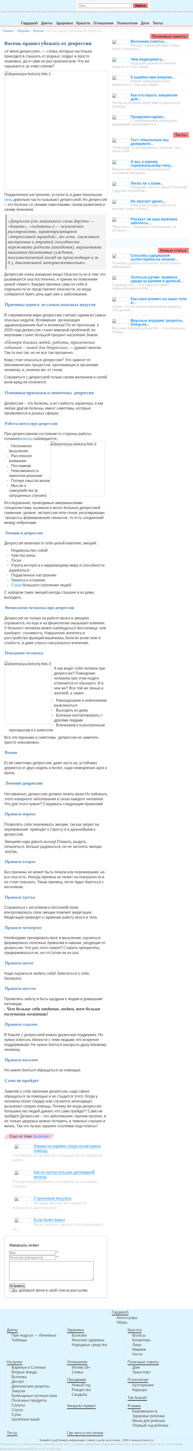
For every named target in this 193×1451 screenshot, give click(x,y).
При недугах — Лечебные (34, 1335)
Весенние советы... (149, 41)
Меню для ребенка (148, 1421)
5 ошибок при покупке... (153, 77)
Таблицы (19, 1340)
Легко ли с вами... (147, 183)
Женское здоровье (88, 1340)
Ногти (137, 1354)
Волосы (139, 1335)
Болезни (38, 31)
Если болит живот (49, 1220)
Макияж (139, 1349)
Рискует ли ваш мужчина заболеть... (154, 221)
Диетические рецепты (31, 1386)
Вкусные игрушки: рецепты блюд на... (157, 322)
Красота (83, 23)
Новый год (81, 1385)
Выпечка (19, 1377)
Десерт (18, 1382)
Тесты (158, 23)
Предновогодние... (148, 117)
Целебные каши (26, 1419)
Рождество (81, 1390)
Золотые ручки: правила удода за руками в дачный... (157, 279)
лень (8, 200)
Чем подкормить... (148, 59)
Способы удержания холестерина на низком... (154, 257)
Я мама (134, 1406)
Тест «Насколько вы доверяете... (150, 142)
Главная (8, 31)
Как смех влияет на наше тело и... (159, 301)
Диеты (46, 23)
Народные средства (89, 1345)
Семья (77, 1372)
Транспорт (141, 1372)
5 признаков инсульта (52, 1198)
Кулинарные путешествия (34, 1396)
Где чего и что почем (85, 1433)
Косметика (141, 1340)
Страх (17, 585)
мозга (28, 439)
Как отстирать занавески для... (154, 97)
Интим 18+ (81, 1367)
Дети (145, 23)
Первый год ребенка (150, 1425)
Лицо (136, 1345)
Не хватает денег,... (148, 201)
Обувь (122, 1322)
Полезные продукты (29, 1400)
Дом (136, 1367)
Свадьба (79, 1395)
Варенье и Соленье (29, 1367)
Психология (127, 23)
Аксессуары (127, 1318)
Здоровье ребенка (148, 1416)
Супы (16, 1415)
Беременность (145, 1411)
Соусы (17, 1410)
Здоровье (64, 23)
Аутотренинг (143, 1385)
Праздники (76, 1380)
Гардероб (29, 23)
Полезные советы (143, 1362)
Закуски (18, 1391)
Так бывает (137, 1398)
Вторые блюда (24, 1372)
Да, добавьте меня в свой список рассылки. (50, 1290)
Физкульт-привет (81, 1406)
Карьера (139, 1390)
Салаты (18, 1405)
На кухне (14, 1362)
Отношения (103, 23)
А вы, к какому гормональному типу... (152, 163)
